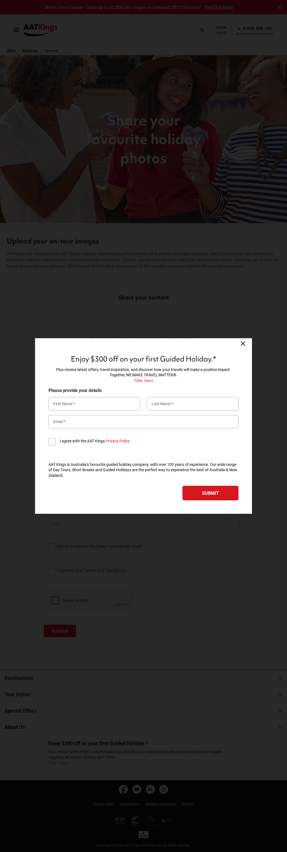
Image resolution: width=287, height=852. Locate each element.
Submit (210, 493)
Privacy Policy (118, 440)
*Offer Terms (143, 380)
